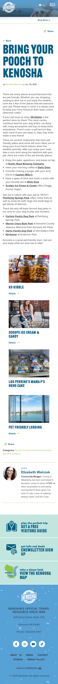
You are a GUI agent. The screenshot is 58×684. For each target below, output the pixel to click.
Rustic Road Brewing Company (26, 164)
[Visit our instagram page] (25, 644)
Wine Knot (33, 182)
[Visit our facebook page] (16, 644)
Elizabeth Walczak (14, 84)
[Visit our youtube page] (33, 644)
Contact (43, 655)
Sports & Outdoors (12, 453)
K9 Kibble (36, 117)
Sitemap (18, 659)
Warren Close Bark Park (19, 223)
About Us (16, 655)
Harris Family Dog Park (19, 231)
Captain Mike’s (24, 175)
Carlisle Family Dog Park (20, 216)
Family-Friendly (22, 450)
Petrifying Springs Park (16, 198)
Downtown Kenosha (41, 450)
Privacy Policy (36, 659)
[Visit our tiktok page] (42, 644)
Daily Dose (44, 167)
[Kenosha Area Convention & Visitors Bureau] (9, 7)
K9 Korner (11, 234)
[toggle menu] (53, 4)
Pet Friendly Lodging (25, 428)
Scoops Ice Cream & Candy (21, 185)
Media (29, 655)
